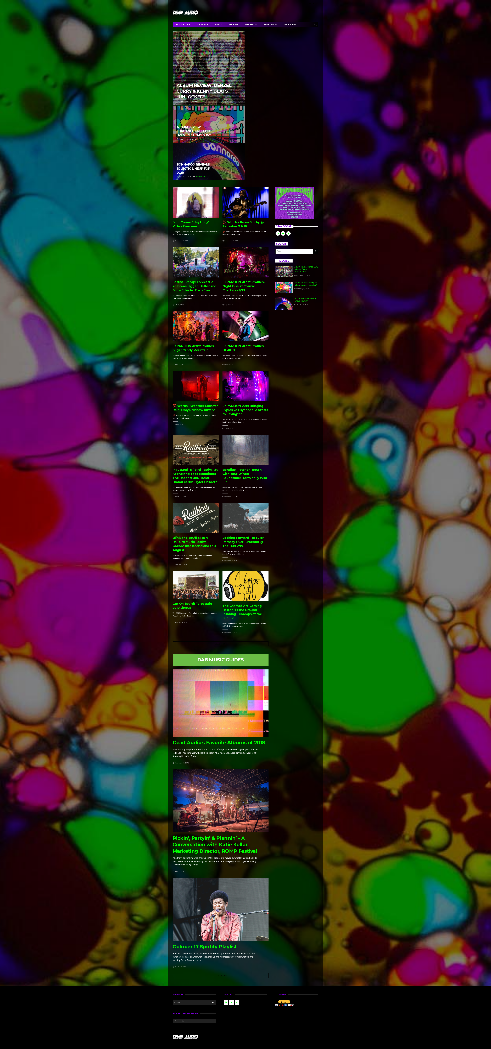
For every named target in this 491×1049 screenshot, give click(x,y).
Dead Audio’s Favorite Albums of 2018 (219, 743)
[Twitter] (313, 3)
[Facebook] (310, 3)
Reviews (201, 102)
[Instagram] (316, 3)
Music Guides (270, 24)
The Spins (233, 24)
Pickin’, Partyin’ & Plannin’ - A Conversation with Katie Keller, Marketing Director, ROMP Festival (215, 844)
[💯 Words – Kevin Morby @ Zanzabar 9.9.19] (245, 202)
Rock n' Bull (290, 24)
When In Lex (251, 24)
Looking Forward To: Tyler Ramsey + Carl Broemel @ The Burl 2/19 (243, 542)
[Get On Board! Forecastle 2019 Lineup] (196, 585)
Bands (218, 24)
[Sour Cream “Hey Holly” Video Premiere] (196, 202)
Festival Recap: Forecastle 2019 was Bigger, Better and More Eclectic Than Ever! (194, 286)
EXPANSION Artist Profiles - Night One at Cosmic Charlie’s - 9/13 (243, 286)
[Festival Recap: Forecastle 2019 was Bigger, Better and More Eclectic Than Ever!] (196, 262)
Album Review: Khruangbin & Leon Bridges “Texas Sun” (209, 124)
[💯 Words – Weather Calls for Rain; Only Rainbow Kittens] (196, 386)
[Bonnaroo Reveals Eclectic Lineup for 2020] (284, 303)
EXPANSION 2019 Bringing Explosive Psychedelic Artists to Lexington (245, 410)
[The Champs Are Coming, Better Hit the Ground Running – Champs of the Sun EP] (245, 586)
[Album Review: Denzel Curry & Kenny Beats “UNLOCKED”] (284, 271)
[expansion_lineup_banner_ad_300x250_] (294, 203)
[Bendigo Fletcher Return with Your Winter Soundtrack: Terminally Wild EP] (245, 450)
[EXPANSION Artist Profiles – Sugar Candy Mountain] (196, 326)
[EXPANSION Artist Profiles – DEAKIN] (245, 326)
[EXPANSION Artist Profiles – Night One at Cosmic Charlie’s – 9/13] (245, 262)
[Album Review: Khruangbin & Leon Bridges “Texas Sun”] (284, 287)
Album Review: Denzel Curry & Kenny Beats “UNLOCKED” (209, 68)
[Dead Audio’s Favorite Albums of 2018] (221, 703)
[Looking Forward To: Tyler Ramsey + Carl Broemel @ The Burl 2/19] (245, 518)
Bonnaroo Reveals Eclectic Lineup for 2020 (209, 161)
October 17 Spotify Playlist (205, 947)
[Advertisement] (296, 335)
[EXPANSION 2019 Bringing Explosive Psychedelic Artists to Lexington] (245, 386)
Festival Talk (183, 24)
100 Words (202, 24)
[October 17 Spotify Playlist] (221, 909)
